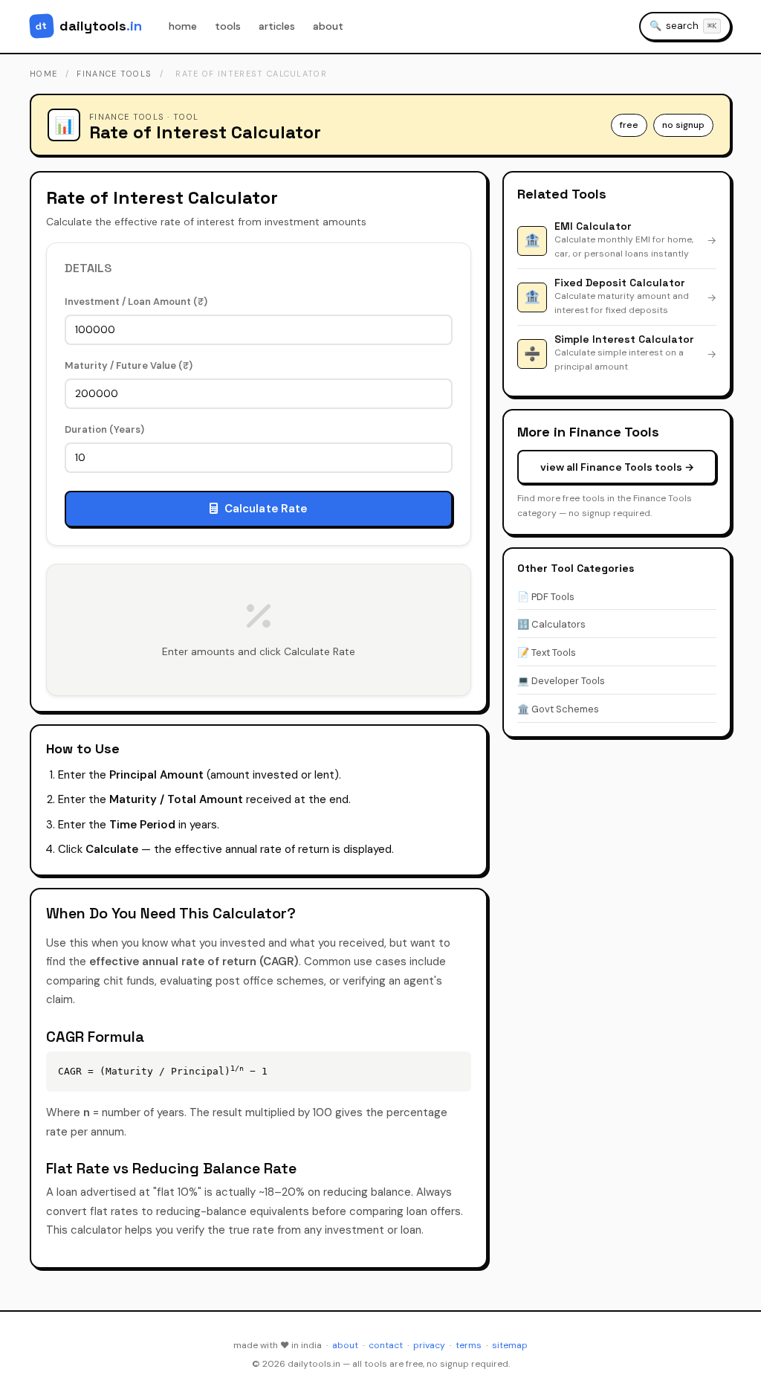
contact (386, 1345)
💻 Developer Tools (561, 680)
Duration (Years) (104, 429)
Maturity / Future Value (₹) (128, 365)
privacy (429, 1345)
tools (228, 26)
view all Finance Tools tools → (617, 467)
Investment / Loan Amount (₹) (136, 301)
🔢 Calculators (551, 624)
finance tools (114, 73)
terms (469, 1345)
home (183, 26)
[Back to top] (731, 1373)
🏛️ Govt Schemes (558, 709)
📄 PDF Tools (545, 596)
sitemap (510, 1345)
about (328, 26)
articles (277, 26)
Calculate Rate (266, 508)
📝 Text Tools (546, 652)
